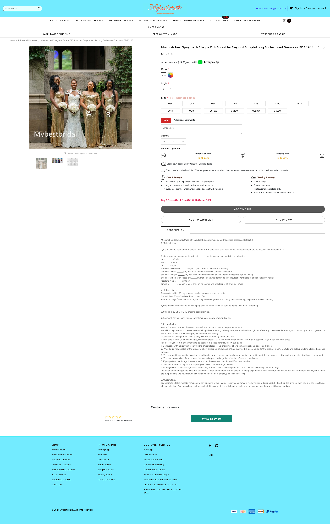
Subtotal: (165, 148)
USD (211, 455)
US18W (234, 111)
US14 (170, 111)
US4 (213, 103)
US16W (213, 111)
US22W (277, 111)
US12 (299, 103)
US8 (256, 103)
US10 (277, 103)
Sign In (298, 8)
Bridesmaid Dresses (27, 40)
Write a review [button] (212, 418)
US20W (256, 111)
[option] (57, 34)
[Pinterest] (216, 446)
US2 (192, 103)
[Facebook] (210, 446)
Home (12, 40)
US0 (170, 103)
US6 (235, 103)
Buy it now (284, 220)
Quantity (165, 135)
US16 (192, 111)
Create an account (316, 8)
